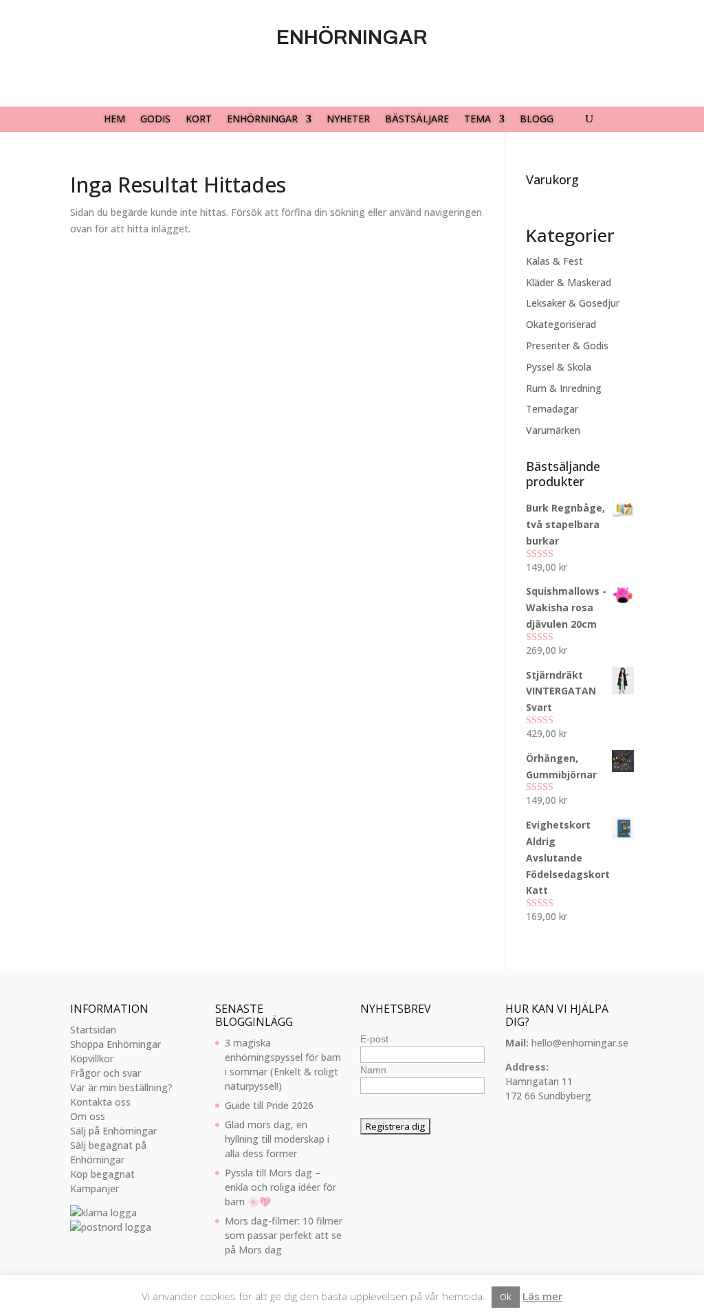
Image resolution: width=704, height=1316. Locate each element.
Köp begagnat (102, 1174)
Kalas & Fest (554, 260)
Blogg (536, 119)
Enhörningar (262, 119)
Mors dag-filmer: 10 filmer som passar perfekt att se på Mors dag (283, 1235)
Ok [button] (506, 1297)
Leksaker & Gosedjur (572, 302)
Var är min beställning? (121, 1087)
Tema (477, 119)
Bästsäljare (417, 119)
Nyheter (348, 119)
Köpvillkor (91, 1058)
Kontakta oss (100, 1101)
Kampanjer (94, 1188)
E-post (374, 1038)
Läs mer (542, 1296)
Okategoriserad (561, 324)
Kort (199, 119)
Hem (114, 119)
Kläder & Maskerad (568, 282)
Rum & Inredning (564, 388)
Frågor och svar (105, 1072)
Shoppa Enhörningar (115, 1044)
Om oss (87, 1116)
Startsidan (93, 1029)
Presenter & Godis (567, 345)
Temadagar (552, 408)
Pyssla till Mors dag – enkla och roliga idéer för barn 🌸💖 (280, 1187)
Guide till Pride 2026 (269, 1105)
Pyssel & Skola (558, 366)
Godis (155, 119)
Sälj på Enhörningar (113, 1130)
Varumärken (553, 430)
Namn (373, 1069)
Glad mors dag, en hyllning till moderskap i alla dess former (277, 1139)
